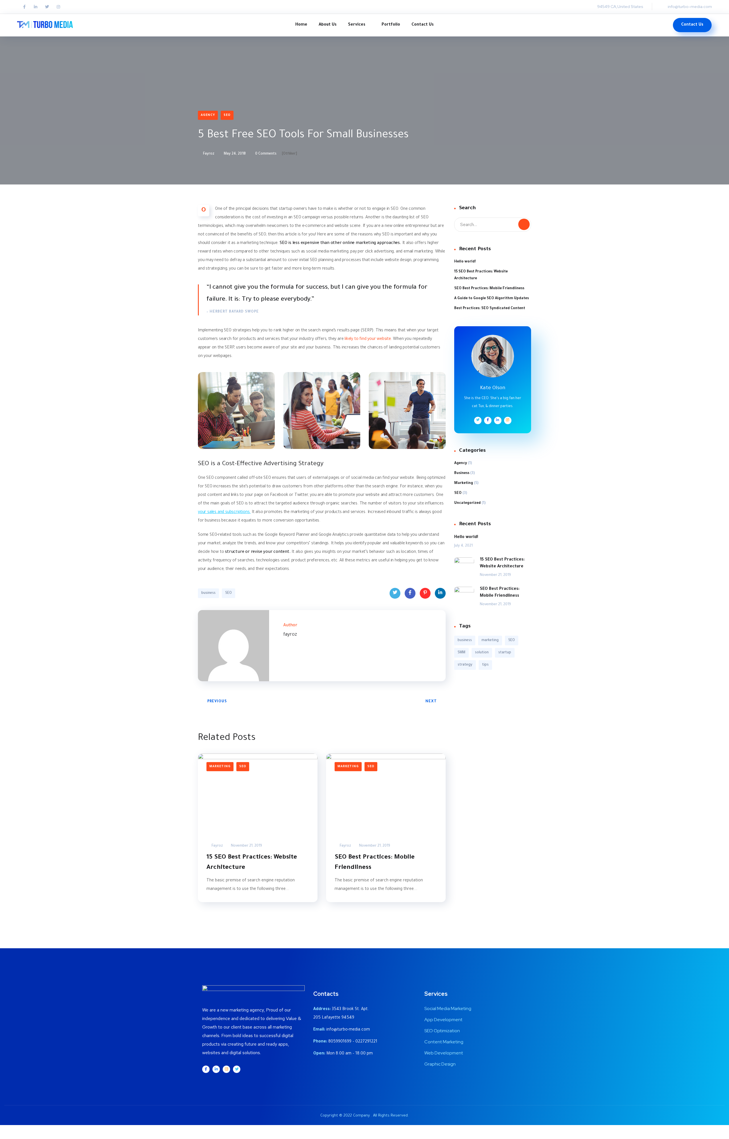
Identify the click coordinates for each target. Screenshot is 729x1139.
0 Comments (265, 154)
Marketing (220, 766)
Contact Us (422, 25)
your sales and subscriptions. (224, 512)
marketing (490, 641)
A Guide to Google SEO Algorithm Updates (491, 299)
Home (301, 25)
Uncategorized (467, 503)
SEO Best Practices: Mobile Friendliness (375, 862)
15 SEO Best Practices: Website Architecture (251, 862)
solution (482, 653)
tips (485, 665)
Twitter (395, 593)
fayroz (208, 154)
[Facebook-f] (24, 7)
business (208, 593)
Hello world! (465, 262)
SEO (227, 115)
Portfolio (391, 25)
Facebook (410, 593)
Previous (217, 702)
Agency (208, 115)
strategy (465, 665)
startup (504, 653)
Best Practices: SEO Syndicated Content (489, 309)
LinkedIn (440, 593)
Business (461, 473)
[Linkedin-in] (36, 7)
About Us (328, 25)
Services (356, 25)
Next (431, 702)
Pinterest (425, 593)
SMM (461, 653)
